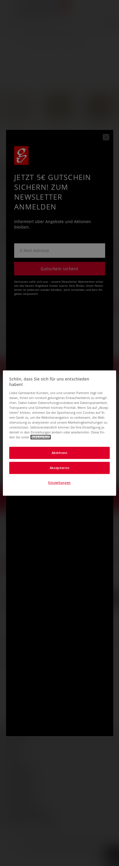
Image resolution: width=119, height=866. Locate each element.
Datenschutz (41, 437)
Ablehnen (60, 453)
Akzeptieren (59, 468)
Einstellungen (59, 482)
